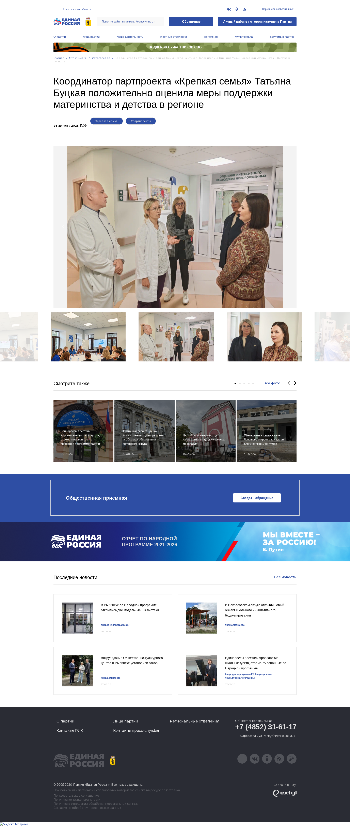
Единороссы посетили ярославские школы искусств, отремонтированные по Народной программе (255, 663)
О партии (59, 36)
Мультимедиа (244, 36)
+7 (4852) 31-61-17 (266, 727)
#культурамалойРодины (240, 677)
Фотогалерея (101, 57)
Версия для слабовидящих (277, 9)
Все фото (271, 383)
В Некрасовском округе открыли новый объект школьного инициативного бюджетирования (254, 610)
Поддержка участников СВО (175, 47)
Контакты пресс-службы (136, 730)
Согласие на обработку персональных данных (87, 808)
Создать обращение (257, 498)
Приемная (211, 36)
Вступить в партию (282, 36)
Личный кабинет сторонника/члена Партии (257, 22)
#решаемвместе (235, 625)
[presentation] (63, 227)
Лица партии (91, 36)
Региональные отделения (194, 721)
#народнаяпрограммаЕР (115, 625)
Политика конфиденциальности (76, 799)
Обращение (191, 22)
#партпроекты (141, 121)
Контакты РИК (70, 730)
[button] (235, 383)
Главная (58, 57)
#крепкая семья (106, 121)
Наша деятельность (130, 36)
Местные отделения (173, 36)
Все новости (285, 577)
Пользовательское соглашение (76, 795)
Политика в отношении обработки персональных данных (95, 804)
